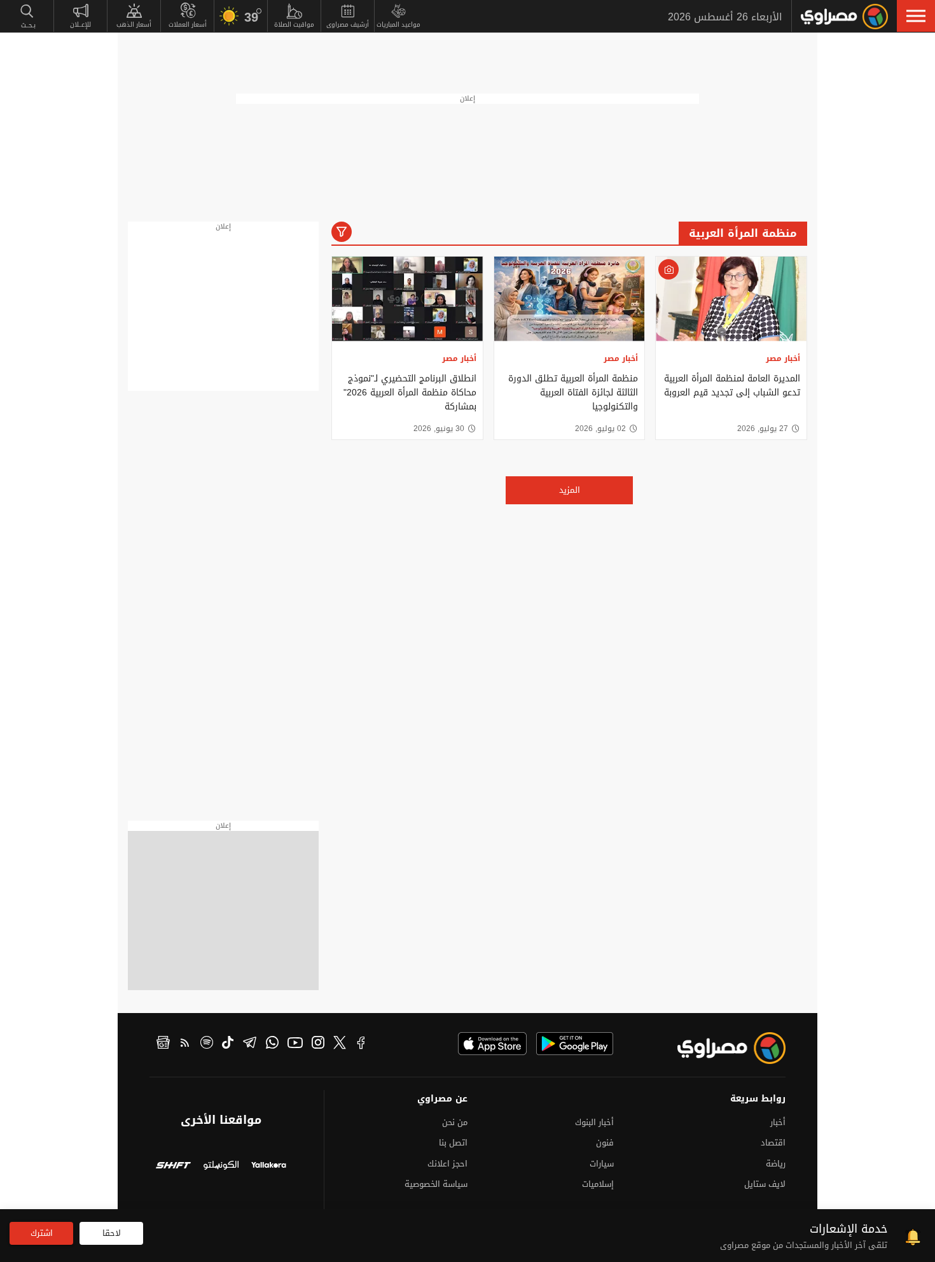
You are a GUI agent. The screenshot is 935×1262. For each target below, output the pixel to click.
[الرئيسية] (844, 16)
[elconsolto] (221, 1166)
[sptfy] (206, 1044)
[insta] (318, 1044)
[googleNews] (163, 1044)
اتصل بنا (453, 1143)
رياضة (776, 1164)
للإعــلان (80, 24)
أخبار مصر (783, 358)
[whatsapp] (272, 1044)
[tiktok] (227, 1044)
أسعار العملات (188, 24)
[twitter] (339, 1044)
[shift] (173, 1166)
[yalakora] (269, 1166)
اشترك (42, 1233)
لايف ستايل (765, 1184)
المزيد (569, 490)
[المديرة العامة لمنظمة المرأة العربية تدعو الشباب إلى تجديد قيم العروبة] (731, 299)
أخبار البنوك (594, 1122)
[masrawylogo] (720, 1048)
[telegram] (249, 1044)
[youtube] (295, 1044)
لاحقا (111, 1233)
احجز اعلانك (447, 1164)
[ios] (492, 1043)
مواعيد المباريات (398, 24)
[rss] (185, 1044)
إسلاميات (598, 1184)
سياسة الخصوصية (436, 1184)
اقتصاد (773, 1143)
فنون (605, 1143)
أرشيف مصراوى (347, 24)
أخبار (778, 1122)
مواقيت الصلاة (294, 24)
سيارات (602, 1164)
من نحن (455, 1122)
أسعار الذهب (133, 24)
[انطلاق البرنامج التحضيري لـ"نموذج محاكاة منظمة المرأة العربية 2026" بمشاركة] (407, 299)
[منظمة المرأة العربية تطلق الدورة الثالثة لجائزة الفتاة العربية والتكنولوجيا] (569, 299)
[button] (916, 16)
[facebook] (361, 1044)
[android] (574, 1043)
